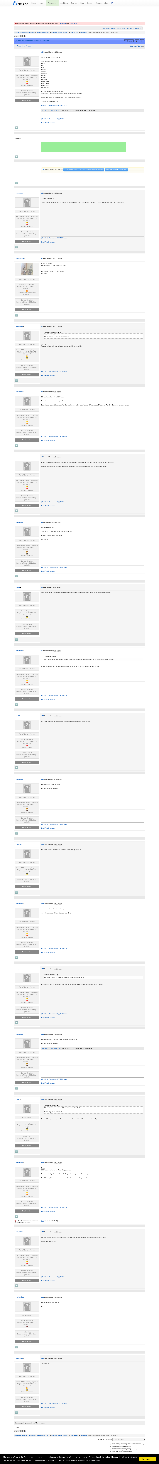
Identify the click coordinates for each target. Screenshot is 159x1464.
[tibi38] (27, 597)
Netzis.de (20, 3)
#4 (42, 326)
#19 (42, 1297)
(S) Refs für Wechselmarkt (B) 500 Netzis (54, 119)
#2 (42, 193)
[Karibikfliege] (27, 1306)
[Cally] (27, 1109)
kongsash (19, 52)
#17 (42, 1163)
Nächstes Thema (136, 46)
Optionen (128, 41)
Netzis (73, 3)
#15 (42, 1034)
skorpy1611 (20, 258)
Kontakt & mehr (101, 3)
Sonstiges (83, 32)
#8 (42, 587)
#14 (42, 969)
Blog (82, 3)
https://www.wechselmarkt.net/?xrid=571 (54, 105)
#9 (42, 651)
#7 (42, 522)
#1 (42, 52)
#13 (42, 904)
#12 (42, 844)
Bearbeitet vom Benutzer (51, 110)
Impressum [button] (95, 1460)
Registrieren (52, 3)
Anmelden (63, 23)
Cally (17, 1099)
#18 (42, 1232)
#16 (42, 1099)
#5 (42, 392)
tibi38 (18, 587)
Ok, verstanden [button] (147, 1459)
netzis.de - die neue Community (24, 32)
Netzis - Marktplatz (43, 32)
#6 (42, 457)
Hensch (18, 844)
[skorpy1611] (27, 269)
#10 (42, 716)
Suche (119, 28)
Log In (42, 3)
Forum (33, 3)
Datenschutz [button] (83, 1460)
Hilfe (123, 28)
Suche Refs (74, 32)
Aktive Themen (110, 28)
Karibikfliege (20, 1297)
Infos (89, 3)
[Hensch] (27, 854)
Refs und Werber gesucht (59, 32)
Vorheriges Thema (23, 46)
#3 (42, 258)
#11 (42, 779)
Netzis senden (26, 100)
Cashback (64, 3)
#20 (42, 1358)
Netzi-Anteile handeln (48, 123)
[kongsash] (27, 61)
